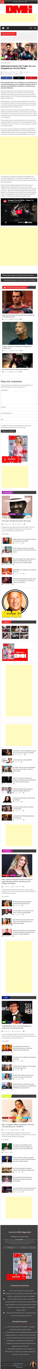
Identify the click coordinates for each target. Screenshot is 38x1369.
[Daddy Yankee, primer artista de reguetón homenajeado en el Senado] (7, 540)
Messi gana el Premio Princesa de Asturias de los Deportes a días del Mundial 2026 (22, 1179)
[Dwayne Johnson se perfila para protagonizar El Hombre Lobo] (17, 333)
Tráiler (22, 1022)
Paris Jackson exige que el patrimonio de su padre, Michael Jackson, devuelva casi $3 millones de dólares (17, 881)
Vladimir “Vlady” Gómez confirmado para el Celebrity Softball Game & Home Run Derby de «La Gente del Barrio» (24, 932)
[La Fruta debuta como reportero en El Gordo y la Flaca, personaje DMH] (7, 912)
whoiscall (8, 1313)
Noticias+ (19, 875)
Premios (19, 1117)
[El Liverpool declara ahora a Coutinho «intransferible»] (7, 808)
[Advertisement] (19, 156)
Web (2, 419)
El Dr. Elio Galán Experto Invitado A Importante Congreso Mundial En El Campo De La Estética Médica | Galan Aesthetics (21, 1301)
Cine (3, 57)
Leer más (4, 534)
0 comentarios (25, 72)
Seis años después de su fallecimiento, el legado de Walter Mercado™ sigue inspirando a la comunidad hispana (24, 560)
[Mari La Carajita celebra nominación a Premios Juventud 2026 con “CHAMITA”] (17, 1110)
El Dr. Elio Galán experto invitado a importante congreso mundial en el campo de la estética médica (22, 1307)
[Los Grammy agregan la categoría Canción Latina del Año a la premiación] (7, 1169)
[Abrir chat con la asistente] (33, 1364)
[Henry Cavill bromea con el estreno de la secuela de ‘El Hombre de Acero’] (17, 302)
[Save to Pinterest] (31, 78)
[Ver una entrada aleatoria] (35, 28)
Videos (4, 516)
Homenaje (12, 514)
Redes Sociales (26, 514)
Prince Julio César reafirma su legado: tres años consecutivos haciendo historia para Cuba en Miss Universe (24, 1159)
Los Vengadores (16, 74)
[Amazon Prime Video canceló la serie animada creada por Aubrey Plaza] (7, 1076)
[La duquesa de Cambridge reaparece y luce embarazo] (7, 817)
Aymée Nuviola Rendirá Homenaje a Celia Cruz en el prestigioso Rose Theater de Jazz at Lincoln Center (24, 580)
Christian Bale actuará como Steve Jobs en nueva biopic (19, 280)
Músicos (19, 514)
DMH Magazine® (16, 319)
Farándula (12, 875)
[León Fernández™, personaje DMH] (7, 760)
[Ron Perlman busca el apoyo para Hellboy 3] (17, 360)
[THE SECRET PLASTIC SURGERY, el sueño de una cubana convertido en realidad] (7, 752)
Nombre (3, 407)
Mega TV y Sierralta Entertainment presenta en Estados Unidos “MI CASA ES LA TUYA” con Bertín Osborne (24, 780)
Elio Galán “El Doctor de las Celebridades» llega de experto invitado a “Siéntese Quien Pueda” (24, 769)
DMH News (5, 514)
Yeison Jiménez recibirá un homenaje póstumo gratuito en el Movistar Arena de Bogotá (24, 550)
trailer (21, 74)
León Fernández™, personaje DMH (22, 760)
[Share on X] (19, 78)
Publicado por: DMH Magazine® (10, 72)
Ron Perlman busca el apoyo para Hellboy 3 (15, 369)
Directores (9, 1022)
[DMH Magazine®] (3, 28)
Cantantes (5, 1117)
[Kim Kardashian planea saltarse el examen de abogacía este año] (7, 903)
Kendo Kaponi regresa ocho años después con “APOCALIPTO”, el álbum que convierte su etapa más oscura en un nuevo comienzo (20, 1351)
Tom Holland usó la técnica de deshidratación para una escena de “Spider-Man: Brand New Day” (22, 1048)
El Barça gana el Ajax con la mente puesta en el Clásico (18, 275)
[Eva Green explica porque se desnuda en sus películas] (7, 799)
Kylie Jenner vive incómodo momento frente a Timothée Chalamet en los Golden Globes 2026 (23, 921)
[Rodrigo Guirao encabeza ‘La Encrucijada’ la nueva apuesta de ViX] (7, 1067)
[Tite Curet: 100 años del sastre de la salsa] (17, 507)
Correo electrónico (6, 413)
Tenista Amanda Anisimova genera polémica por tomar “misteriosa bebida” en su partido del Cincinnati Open (24, 38)
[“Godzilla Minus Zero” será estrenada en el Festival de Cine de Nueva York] (17, 1012)
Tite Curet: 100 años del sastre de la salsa (16, 521)
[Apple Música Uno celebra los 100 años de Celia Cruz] (7, 571)
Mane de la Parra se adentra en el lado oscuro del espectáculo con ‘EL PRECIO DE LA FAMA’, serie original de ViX (24, 1085)
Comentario (4, 390)
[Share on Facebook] (6, 78)
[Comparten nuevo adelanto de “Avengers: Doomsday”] (7, 1058)
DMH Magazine (8, 74)
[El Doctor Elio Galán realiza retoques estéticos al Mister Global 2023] (7, 790)
